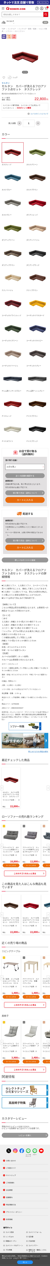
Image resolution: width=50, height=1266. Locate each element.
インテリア (12, 29)
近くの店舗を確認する (25, 475)
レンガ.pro (10, 1236)
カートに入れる (25, 500)
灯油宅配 (31, 1241)
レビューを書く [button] (25, 1135)
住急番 (30, 1236)
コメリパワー (33, 1245)
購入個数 (12, 123)
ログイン (26, 1128)
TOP (4, 29)
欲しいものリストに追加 (25, 560)
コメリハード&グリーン (14, 1245)
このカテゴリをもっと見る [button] (25, 873)
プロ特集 (9, 1250)
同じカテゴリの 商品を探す (38, 751)
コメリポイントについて (39, 114)
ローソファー (20, 31)
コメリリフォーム (35, 1232)
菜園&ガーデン (11, 1241)
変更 (45, 22)
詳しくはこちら (42, 2)
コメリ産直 (10, 1232)
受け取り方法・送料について (25, 492)
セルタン (6, 82)
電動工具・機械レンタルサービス (37, 1250)
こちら (15, 1258)
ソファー (9, 31)
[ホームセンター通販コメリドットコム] (15, 9)
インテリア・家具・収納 (27, 29)
